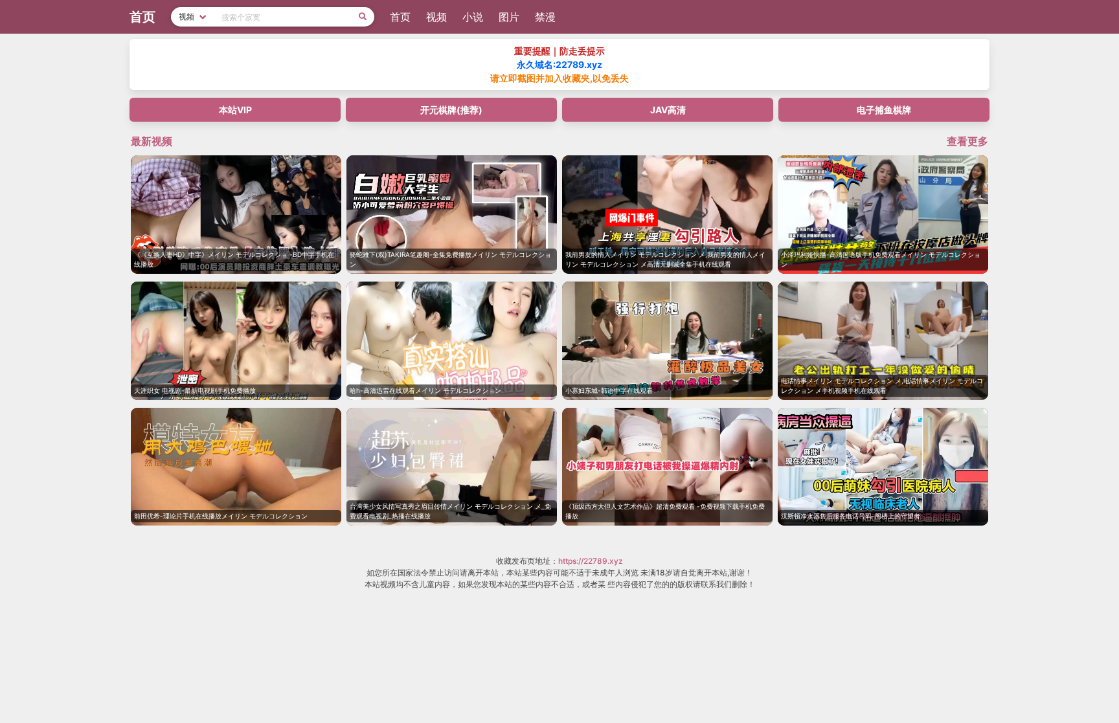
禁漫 (545, 16)
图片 (509, 16)
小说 (472, 16)
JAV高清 (668, 109)
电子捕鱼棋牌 (884, 109)
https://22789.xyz (590, 561)
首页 (400, 16)
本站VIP (235, 109)
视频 (436, 16)
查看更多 (967, 141)
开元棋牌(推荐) (451, 109)
